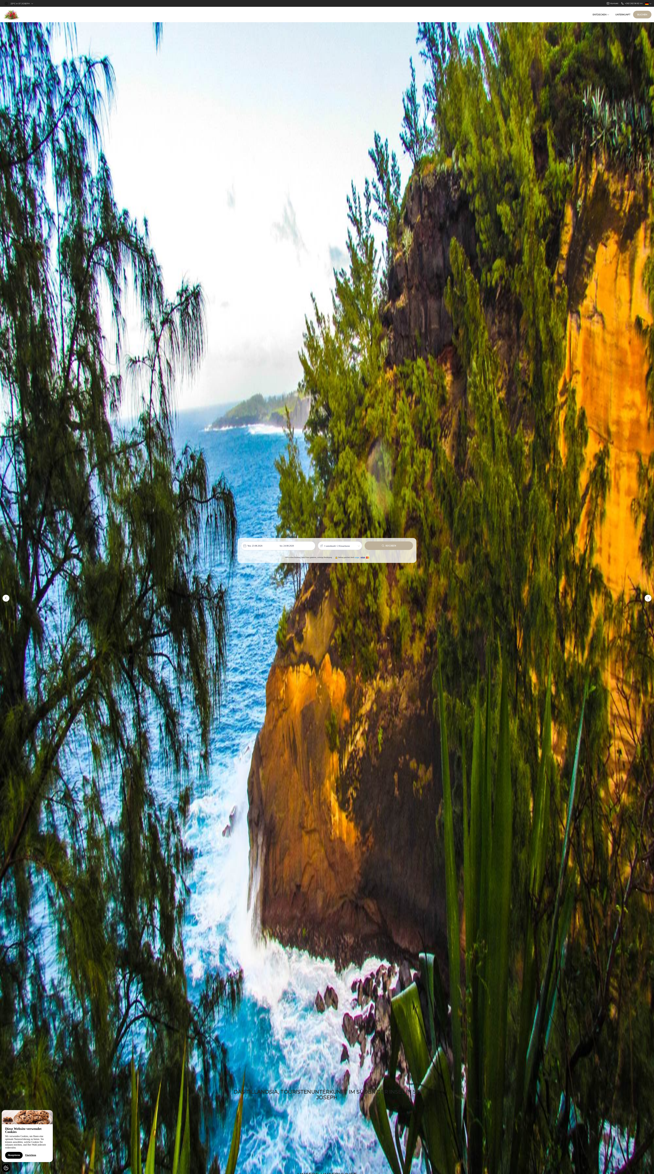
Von (249, 545)
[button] (6, 598)
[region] (27, 1136)
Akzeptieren (14, 1155)
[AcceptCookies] (6, 1168)
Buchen (642, 14)
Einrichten (30, 1155)
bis (281, 545)
